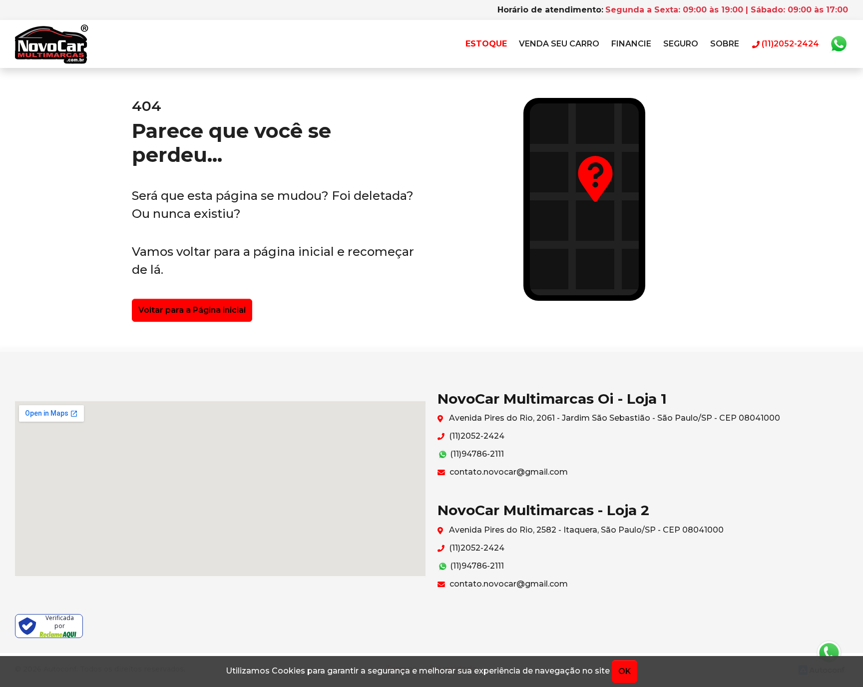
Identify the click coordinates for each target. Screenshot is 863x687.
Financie (631, 43)
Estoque (486, 43)
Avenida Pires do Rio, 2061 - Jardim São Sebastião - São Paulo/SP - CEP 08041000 (613, 418)
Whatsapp (838, 44)
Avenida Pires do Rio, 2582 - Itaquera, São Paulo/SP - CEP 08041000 (585, 530)
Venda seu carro (559, 43)
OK (624, 671)
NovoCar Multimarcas (51, 44)
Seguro (680, 43)
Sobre (724, 43)
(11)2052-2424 (475, 436)
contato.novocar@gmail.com (507, 472)
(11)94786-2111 (476, 454)
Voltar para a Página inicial (192, 310)
